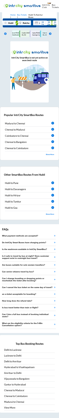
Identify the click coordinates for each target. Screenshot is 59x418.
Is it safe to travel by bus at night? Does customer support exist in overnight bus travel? (25, 257)
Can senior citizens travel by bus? (18, 272)
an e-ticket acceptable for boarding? (19, 294)
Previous (4, 33)
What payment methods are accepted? (20, 236)
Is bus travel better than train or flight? (20, 307)
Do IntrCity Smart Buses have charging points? (24, 242)
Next (49, 33)
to (12, 349)
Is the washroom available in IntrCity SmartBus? (24, 249)
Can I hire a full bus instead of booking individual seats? (25, 315)
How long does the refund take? (17, 301)
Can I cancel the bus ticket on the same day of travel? (27, 287)
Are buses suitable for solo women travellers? (23, 265)
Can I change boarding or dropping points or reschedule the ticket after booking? (23, 279)
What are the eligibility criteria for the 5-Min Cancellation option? (22, 324)
